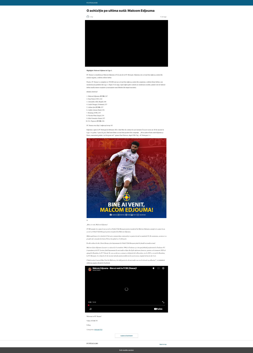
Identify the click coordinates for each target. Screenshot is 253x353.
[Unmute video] (126, 43)
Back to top (163, 344)
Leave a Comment (127, 336)
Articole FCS (98, 329)
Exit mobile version (126, 350)
